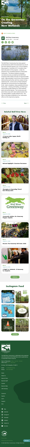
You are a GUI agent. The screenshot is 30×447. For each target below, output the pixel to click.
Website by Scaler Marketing (7, 440)
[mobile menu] (27, 2)
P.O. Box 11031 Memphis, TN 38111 (9, 365)
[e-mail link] (12, 42)
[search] (24, 2)
